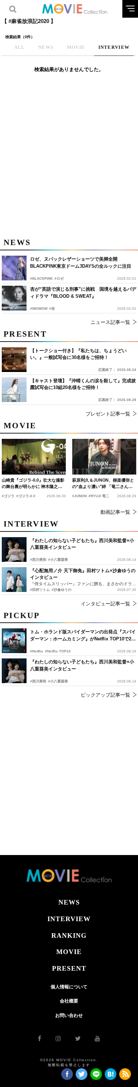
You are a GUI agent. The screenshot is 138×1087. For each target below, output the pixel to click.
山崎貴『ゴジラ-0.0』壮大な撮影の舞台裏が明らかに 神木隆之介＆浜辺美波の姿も (33, 484)
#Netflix (36, 651)
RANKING (69, 935)
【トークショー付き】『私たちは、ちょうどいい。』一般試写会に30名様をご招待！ (78, 354)
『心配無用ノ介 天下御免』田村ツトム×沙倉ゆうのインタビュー (83, 574)
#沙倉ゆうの (61, 590)
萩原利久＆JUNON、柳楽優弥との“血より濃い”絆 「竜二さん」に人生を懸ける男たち (103, 484)
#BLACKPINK (41, 278)
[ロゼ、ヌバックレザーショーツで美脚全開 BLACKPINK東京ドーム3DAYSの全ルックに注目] (14, 268)
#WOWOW (38, 308)
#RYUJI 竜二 (98, 496)
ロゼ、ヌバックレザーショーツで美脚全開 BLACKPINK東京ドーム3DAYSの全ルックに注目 (80, 262)
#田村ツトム (40, 590)
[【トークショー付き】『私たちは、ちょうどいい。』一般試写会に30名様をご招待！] (14, 359)
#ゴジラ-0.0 (25, 496)
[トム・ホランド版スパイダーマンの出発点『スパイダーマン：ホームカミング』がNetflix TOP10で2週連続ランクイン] (14, 640)
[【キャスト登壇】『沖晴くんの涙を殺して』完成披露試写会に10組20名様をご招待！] (14, 389)
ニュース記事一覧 (110, 322)
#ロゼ (59, 278)
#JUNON (79, 496)
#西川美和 (38, 681)
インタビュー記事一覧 (105, 603)
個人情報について (69, 986)
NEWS (69, 902)
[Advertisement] (69, 159)
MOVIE (69, 951)
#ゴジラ (8, 496)
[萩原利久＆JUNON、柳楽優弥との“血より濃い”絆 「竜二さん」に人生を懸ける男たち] (104, 457)
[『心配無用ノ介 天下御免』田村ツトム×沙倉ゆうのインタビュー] (14, 579)
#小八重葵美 (58, 681)
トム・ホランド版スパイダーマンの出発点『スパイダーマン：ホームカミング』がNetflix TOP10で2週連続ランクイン (83, 635)
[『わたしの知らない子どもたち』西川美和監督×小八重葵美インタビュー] (14, 670)
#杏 (52, 308)
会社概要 (69, 1001)
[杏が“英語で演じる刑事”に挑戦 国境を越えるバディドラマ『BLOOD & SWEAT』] (14, 298)
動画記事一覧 (115, 512)
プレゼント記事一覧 (108, 414)
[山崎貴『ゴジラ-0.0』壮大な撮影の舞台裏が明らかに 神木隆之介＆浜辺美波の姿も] (34, 457)
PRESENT (69, 968)
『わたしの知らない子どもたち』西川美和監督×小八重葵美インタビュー (82, 665)
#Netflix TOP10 (58, 651)
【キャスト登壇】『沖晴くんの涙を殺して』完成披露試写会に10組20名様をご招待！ (83, 384)
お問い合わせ (69, 1015)
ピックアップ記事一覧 (105, 695)
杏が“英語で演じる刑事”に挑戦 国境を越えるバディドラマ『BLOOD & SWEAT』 (83, 292)
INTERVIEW (69, 919)
